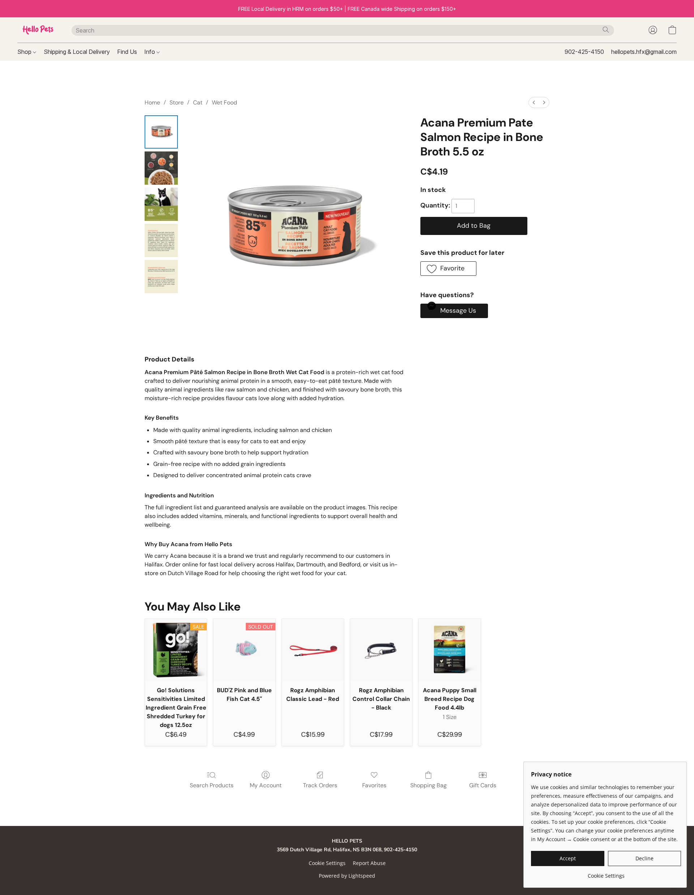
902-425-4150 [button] (584, 51)
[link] (606, 873)
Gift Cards (482, 785)
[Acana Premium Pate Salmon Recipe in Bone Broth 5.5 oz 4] (161, 276)
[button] (37, 30)
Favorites (374, 785)
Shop (25, 51)
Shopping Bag (428, 785)
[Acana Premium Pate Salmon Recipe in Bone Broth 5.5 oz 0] (161, 132)
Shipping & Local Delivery (77, 51)
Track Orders (320, 785)
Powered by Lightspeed (347, 875)
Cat (197, 102)
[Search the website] (605, 30)
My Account (266, 785)
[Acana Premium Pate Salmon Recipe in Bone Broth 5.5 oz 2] (161, 204)
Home (152, 102)
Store (177, 102)
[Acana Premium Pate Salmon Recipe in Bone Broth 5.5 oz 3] (161, 240)
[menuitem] (534, 102)
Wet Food (224, 102)
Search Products (212, 785)
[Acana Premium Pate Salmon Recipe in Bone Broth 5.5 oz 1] (161, 168)
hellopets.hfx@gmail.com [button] (644, 51)
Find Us (127, 51)
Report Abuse (369, 863)
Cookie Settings (327, 863)
